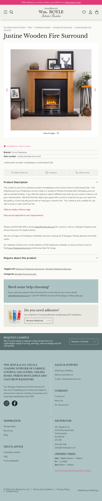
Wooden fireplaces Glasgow (58, 269)
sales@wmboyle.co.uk (44, 227)
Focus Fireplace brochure (18, 248)
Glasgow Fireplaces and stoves (30, 269)
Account (90, 12)
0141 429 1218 (60, 444)
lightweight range (73, 2)
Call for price (82, 172)
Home (51, 12)
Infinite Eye (93, 490)
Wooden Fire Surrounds (25, 274)
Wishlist (84, 12)
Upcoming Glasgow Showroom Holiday (73, 470)
